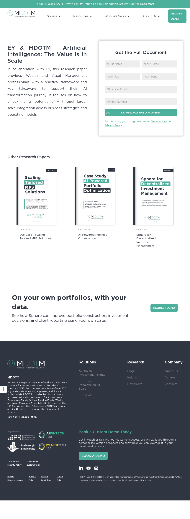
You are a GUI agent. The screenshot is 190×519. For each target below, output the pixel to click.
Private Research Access (15, 478)
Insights (132, 377)
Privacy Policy (113, 125)
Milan (34, 417)
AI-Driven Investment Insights (92, 372)
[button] (52, 16)
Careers (170, 377)
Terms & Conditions (46, 478)
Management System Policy (33, 463)
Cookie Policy (60, 478)
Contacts (171, 384)
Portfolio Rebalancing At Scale (89, 385)
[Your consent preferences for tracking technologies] (3, 389)
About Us (171, 371)
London (24, 417)
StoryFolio (86, 395)
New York (12, 417)
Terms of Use (159, 121)
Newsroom (134, 384)
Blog (130, 371)
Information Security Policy (14, 463)
